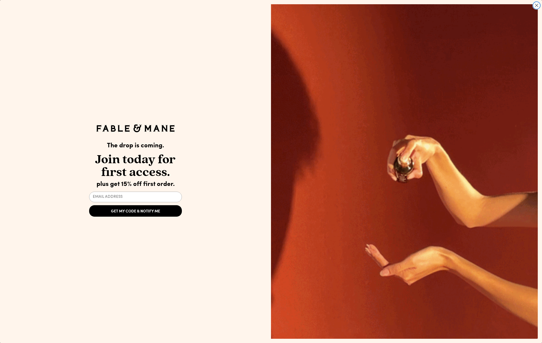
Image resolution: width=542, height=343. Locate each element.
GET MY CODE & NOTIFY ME (135, 211)
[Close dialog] (536, 5)
